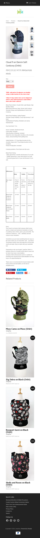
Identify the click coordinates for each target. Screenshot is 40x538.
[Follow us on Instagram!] (14, 521)
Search (8, 513)
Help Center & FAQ (11, 506)
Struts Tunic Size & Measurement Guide (16, 504)
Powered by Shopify (26, 528)
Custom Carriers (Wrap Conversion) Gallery (17, 502)
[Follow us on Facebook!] (7, 521)
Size (7, 79)
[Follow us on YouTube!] (18, 521)
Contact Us (9, 511)
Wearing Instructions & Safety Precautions (17, 500)
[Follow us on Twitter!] (11, 521)
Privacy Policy (9, 509)
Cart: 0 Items (32, 3)
